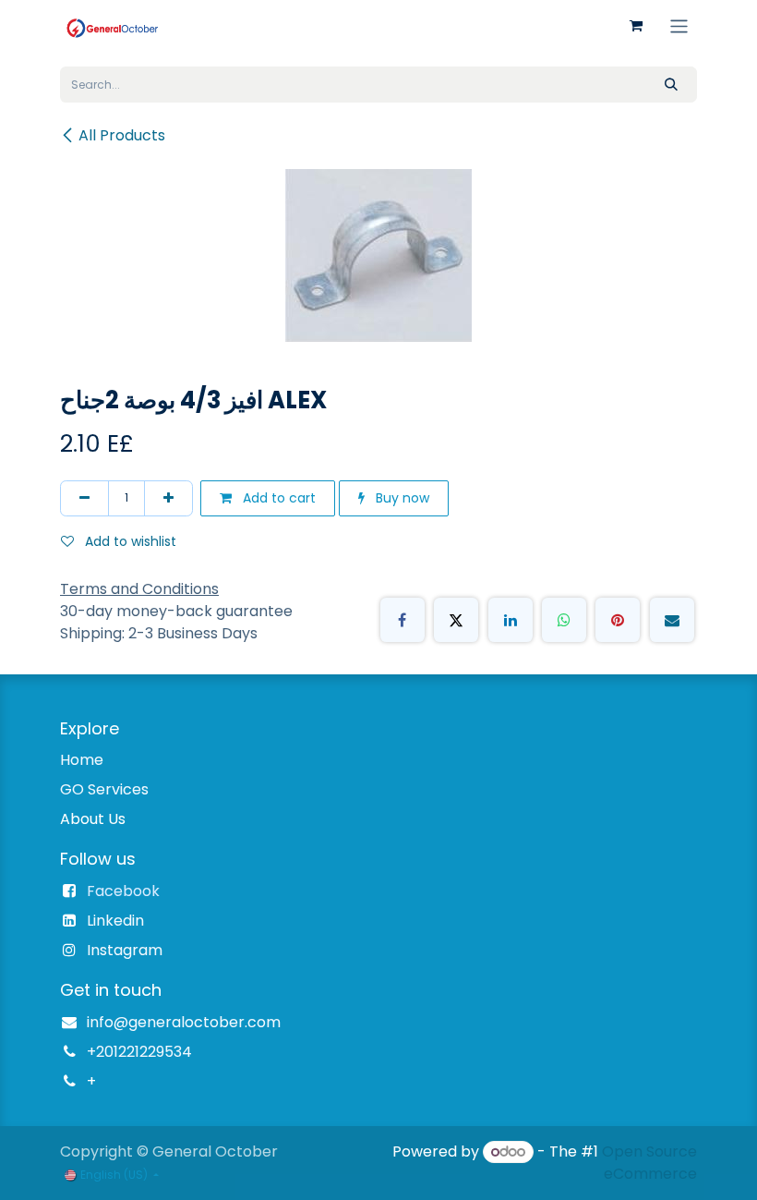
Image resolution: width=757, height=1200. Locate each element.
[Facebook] (402, 620)
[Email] (672, 620)
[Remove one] (84, 498)
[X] (456, 620)
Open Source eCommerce (649, 1162)
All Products (121, 135)
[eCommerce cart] (636, 25)
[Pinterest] (617, 620)
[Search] (671, 85)
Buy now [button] (400, 498)
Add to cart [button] (277, 498)
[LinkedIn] (510, 620)
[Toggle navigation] (679, 25)
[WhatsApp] (564, 620)
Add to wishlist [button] (128, 541)
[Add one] (168, 498)
